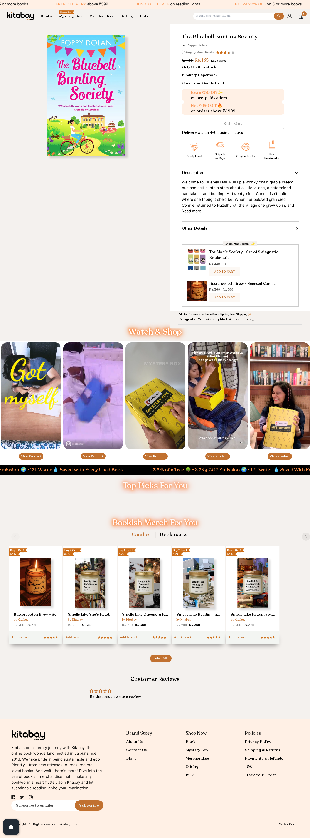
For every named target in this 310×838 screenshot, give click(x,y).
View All (161, 658)
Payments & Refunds (264, 758)
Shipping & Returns (262, 750)
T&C (249, 766)
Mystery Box (197, 750)
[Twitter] (22, 797)
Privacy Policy (258, 741)
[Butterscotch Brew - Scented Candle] (35, 588)
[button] (48, 16)
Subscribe (89, 805)
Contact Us (136, 750)
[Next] (306, 537)
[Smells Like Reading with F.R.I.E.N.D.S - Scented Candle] (252, 590)
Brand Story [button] (139, 733)
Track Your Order (260, 775)
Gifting (192, 766)
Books (191, 741)
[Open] (11, 827)
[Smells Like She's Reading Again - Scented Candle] (90, 590)
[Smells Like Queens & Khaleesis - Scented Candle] (144, 590)
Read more (191, 211)
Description (193, 172)
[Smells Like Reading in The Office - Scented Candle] (198, 590)
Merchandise (197, 758)
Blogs (131, 758)
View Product (31, 456)
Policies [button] (253, 733)
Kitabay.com (68, 824)
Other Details (194, 228)
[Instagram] (31, 797)
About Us (134, 741)
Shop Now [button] (196, 733)
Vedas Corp (287, 824)
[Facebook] (13, 797)
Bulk (190, 775)
